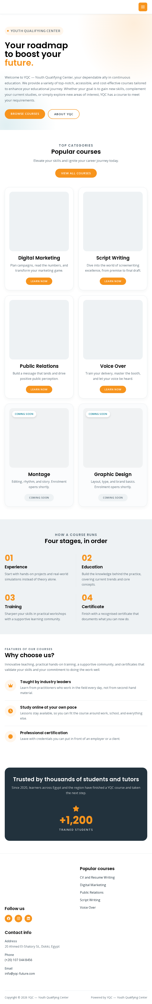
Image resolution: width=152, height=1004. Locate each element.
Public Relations (92, 892)
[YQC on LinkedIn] (28, 918)
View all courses (76, 173)
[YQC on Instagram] (18, 918)
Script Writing (90, 900)
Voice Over (88, 907)
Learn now (39, 281)
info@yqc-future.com (20, 973)
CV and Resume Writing (97, 877)
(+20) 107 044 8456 (18, 960)
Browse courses (25, 114)
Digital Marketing (93, 885)
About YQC (63, 114)
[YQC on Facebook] (8, 918)
